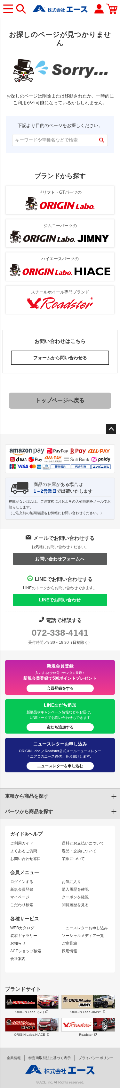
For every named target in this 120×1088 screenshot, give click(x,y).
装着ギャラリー (23, 935)
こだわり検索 (21, 905)
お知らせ (18, 943)
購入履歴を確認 (75, 889)
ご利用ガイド (21, 843)
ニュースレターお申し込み (85, 928)
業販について (73, 858)
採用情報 (69, 951)
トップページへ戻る (60, 400)
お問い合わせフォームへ (59, 558)
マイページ (19, 897)
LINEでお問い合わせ (60, 599)
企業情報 (14, 1058)
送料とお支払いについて (83, 843)
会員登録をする (60, 688)
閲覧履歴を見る (75, 905)
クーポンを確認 (75, 897)
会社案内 (18, 958)
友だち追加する (60, 727)
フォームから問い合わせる (60, 357)
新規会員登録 (21, 889)
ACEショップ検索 (25, 951)
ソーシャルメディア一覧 (83, 935)
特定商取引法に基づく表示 (49, 1058)
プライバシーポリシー (96, 1058)
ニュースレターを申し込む (60, 766)
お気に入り (71, 882)
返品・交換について (79, 851)
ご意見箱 (69, 943)
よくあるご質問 (23, 851)
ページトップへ (111, 429)
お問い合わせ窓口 (25, 858)
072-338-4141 (60, 633)
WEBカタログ (22, 928)
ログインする (21, 882)
